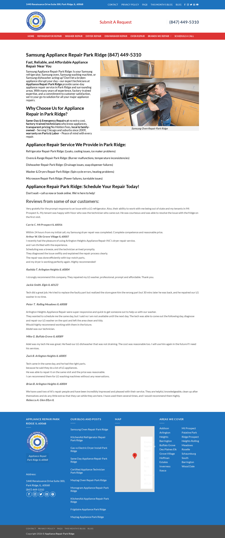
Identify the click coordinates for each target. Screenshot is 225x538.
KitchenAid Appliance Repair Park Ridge (89, 500)
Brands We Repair (158, 36)
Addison (164, 428)
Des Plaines (166, 449)
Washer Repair (74, 36)
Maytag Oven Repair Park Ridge (88, 480)
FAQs (145, 4)
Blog (179, 4)
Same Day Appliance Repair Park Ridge (88, 460)
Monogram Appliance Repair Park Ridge (89, 489)
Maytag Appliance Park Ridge (87, 516)
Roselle (186, 449)
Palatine (186, 432)
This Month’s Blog (162, 4)
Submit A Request (116, 21)
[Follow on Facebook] (185, 5)
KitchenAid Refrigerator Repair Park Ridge (88, 438)
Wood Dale (188, 466)
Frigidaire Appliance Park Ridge (88, 509)
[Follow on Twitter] (191, 5)
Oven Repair (137, 36)
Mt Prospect (189, 428)
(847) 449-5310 (184, 21)
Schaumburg (189, 453)
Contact (113, 4)
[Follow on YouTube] (197, 5)
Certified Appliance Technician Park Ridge (87, 471)
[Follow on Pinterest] (53, 494)
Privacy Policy (130, 4)
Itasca (162, 470)
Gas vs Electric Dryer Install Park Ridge (88, 449)
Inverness (164, 466)
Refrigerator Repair (49, 36)
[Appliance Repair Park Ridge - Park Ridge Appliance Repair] (60, 21)
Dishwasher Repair (116, 36)
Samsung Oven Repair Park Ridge (89, 429)
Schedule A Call (184, 36)
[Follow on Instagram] (188, 5)
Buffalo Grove (167, 445)
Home (31, 36)
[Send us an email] (194, 5)
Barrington (165, 440)
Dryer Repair (93, 36)
